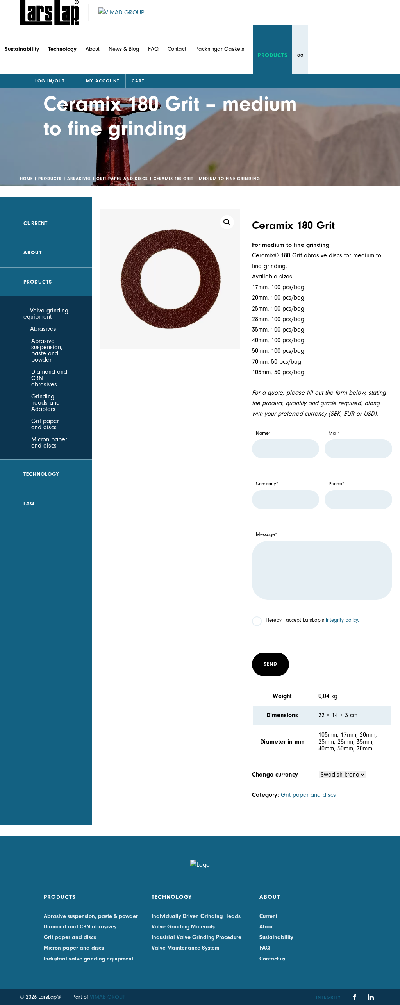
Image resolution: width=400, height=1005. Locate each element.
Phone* (336, 483)
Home (26, 178)
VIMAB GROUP (108, 997)
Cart (138, 81)
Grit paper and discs (122, 178)
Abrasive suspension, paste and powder (46, 350)
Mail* (334, 433)
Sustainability (276, 937)
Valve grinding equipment (45, 313)
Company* (267, 483)
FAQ (153, 49)
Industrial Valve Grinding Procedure (196, 937)
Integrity (328, 997)
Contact (177, 49)
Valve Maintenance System (185, 947)
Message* (266, 534)
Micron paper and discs (49, 442)
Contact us (272, 958)
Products (273, 55)
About (93, 49)
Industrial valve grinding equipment (88, 958)
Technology (41, 474)
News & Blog (124, 49)
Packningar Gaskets (219, 49)
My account (103, 81)
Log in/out (50, 81)
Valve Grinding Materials (183, 926)
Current (35, 223)
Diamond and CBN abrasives (49, 378)
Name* (263, 433)
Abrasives (79, 178)
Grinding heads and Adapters (45, 402)
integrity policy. (342, 620)
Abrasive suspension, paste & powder (91, 916)
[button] (227, 222)
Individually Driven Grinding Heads (196, 916)
